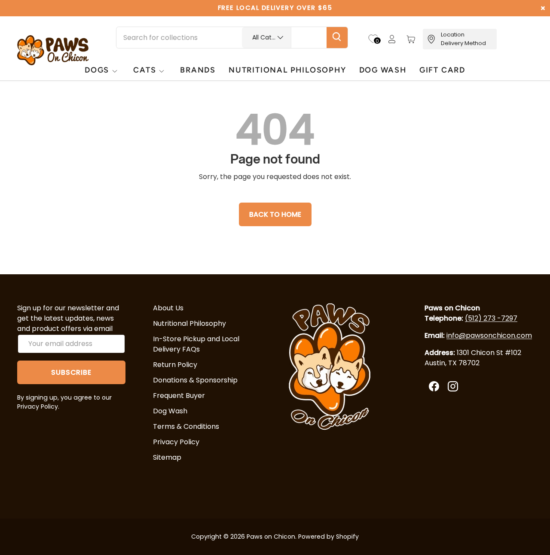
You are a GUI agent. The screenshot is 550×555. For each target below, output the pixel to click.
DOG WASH (382, 69)
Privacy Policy (176, 442)
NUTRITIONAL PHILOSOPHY (287, 69)
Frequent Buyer (179, 395)
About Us (168, 308)
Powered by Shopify (328, 536)
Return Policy (175, 365)
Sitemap (167, 457)
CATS (144, 69)
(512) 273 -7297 (491, 318)
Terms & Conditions (186, 426)
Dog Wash (170, 411)
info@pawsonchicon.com (489, 335)
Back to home (275, 214)
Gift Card (442, 69)
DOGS (97, 69)
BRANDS (198, 69)
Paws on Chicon (271, 536)
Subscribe (71, 372)
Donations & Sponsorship (195, 380)
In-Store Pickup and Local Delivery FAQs (196, 344)
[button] (411, 39)
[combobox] (232, 37)
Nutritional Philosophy (189, 323)
